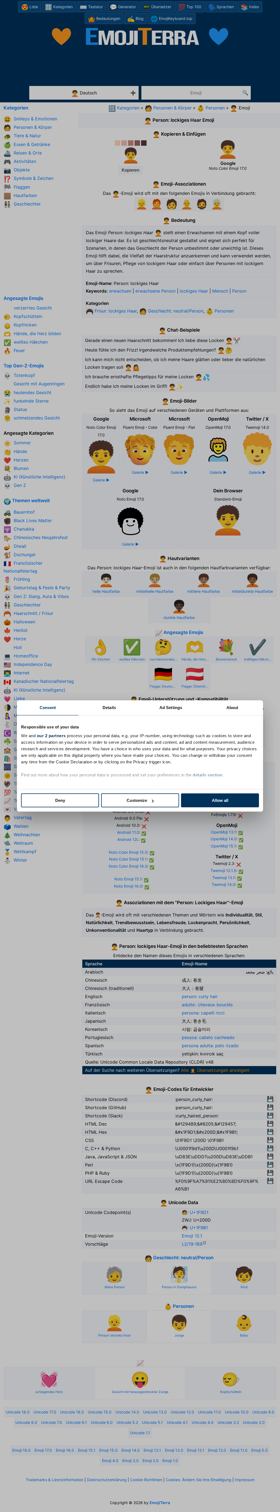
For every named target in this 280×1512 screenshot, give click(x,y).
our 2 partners (51, 735)
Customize (137, 800)
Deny (60, 800)
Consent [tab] (48, 707)
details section (208, 775)
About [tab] (232, 707)
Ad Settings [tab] (170, 707)
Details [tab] (109, 707)
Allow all (220, 800)
